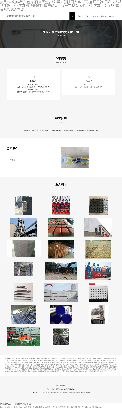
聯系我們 (95, 16)
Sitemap (88, 392)
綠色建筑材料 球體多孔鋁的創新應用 (23, 204)
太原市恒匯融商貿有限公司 (21, 15)
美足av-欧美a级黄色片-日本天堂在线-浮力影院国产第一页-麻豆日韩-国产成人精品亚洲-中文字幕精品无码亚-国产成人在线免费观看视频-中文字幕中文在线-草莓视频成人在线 (51, 407)
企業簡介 (79, 16)
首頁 (72, 16)
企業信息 (103, 16)
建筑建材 (61, 269)
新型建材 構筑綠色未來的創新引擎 (61, 291)
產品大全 (87, 16)
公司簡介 (12, 160)
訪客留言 (111, 16)
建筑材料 (55, 392)
